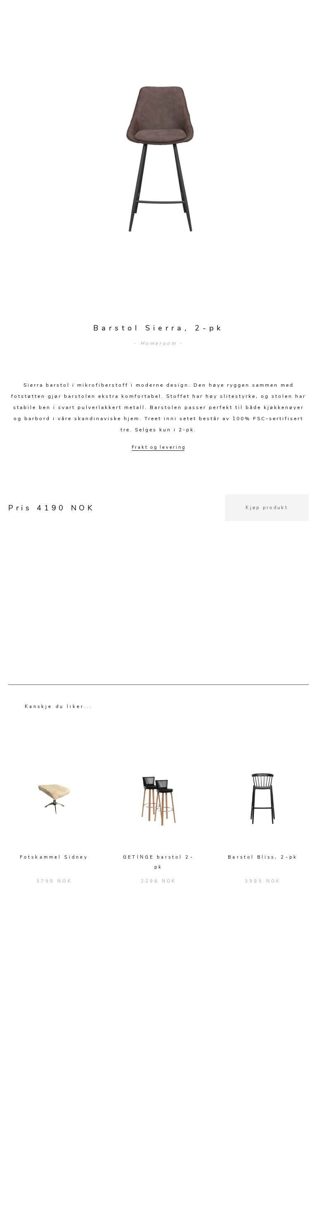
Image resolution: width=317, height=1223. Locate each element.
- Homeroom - (158, 343)
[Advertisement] (158, 579)
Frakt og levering (159, 447)
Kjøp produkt (267, 508)
